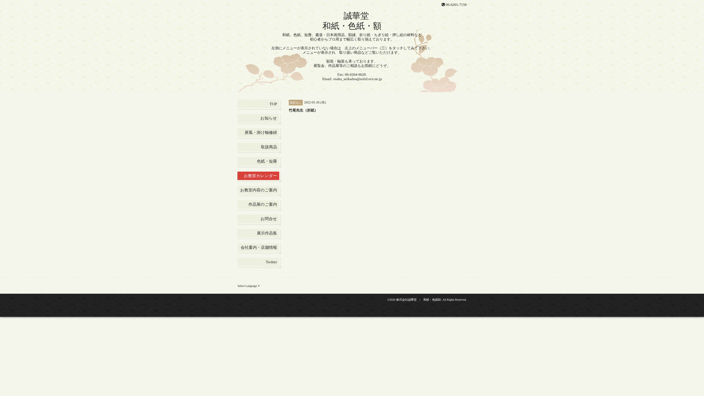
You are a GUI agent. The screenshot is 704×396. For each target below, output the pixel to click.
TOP (273, 104)
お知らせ (268, 118)
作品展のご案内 (262, 204)
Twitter (271, 262)
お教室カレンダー (260, 175)
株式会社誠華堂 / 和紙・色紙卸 (418, 299)
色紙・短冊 (267, 161)
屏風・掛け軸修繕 (261, 132)
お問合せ (269, 219)
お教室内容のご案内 (258, 190)
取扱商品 (269, 147)
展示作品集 (267, 233)
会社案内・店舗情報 (259, 247)
